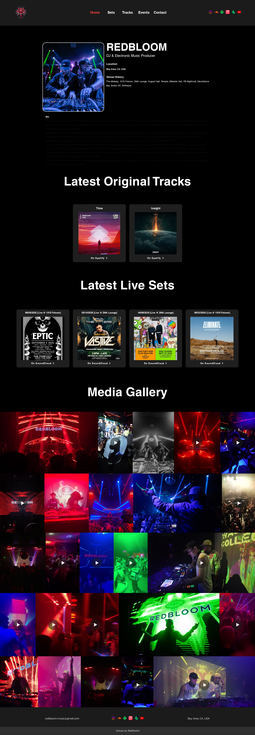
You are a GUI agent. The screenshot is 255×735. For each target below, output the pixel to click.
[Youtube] (239, 12)
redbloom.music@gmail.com (62, 718)
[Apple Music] (228, 12)
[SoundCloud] (216, 12)
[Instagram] (113, 718)
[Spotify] (222, 12)
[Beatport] (233, 12)
